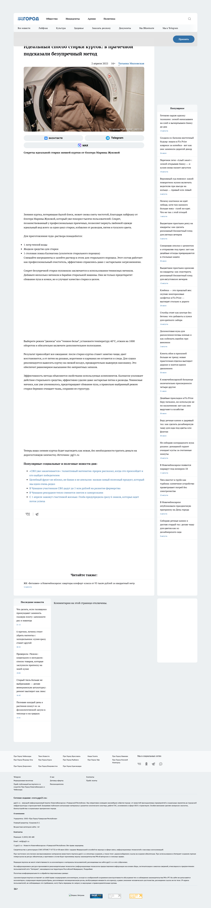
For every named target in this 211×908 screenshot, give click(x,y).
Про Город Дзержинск (22, 766)
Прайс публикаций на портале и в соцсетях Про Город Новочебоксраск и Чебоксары (29, 787)
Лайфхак (43, 28)
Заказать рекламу (101, 28)
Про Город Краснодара (72, 766)
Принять (184, 39)
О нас (52, 777)
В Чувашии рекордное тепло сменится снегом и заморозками (66, 492)
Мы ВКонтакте (146, 28)
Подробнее (88, 869)
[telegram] (38, 514)
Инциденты (73, 18)
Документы (125, 28)
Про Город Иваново (120, 756)
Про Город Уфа (94, 760)
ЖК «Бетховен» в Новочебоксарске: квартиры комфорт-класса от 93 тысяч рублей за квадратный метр (79, 585)
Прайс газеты (91, 780)
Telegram (17, 777)
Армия (92, 18)
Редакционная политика (23, 780)
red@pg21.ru (24, 841)
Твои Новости (44, 756)
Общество (52, 18)
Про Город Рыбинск (71, 760)
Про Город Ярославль (71, 756)
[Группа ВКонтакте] (53, 138)
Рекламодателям (57, 784)
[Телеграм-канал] (114, 138)
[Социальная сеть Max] (84, 145)
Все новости (24, 28)
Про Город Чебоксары (22, 756)
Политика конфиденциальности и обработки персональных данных (41, 873)
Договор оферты (56, 780)
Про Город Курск (45, 760)
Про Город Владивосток (48, 766)
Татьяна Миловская (131, 63)
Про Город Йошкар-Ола (23, 760)
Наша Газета (93, 756)
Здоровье (79, 28)
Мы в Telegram (170, 28)
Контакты (90, 777)
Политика (109, 18)
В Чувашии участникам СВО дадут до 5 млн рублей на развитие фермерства (74, 488)
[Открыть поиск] (189, 19)
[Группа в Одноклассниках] (146, 764)
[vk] (28, 514)
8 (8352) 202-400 (28, 837)
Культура (61, 28)
